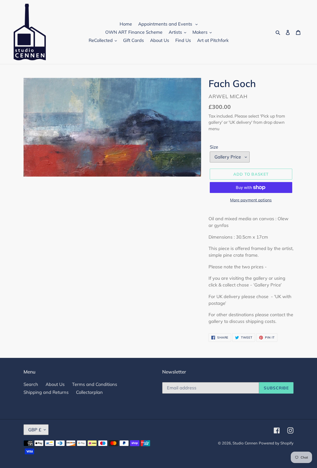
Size (214, 147)
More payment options (251, 199)
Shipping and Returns (46, 392)
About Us (55, 384)
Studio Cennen (245, 443)
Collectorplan (89, 392)
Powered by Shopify (276, 443)
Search (31, 384)
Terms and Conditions (94, 384)
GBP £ (34, 430)
